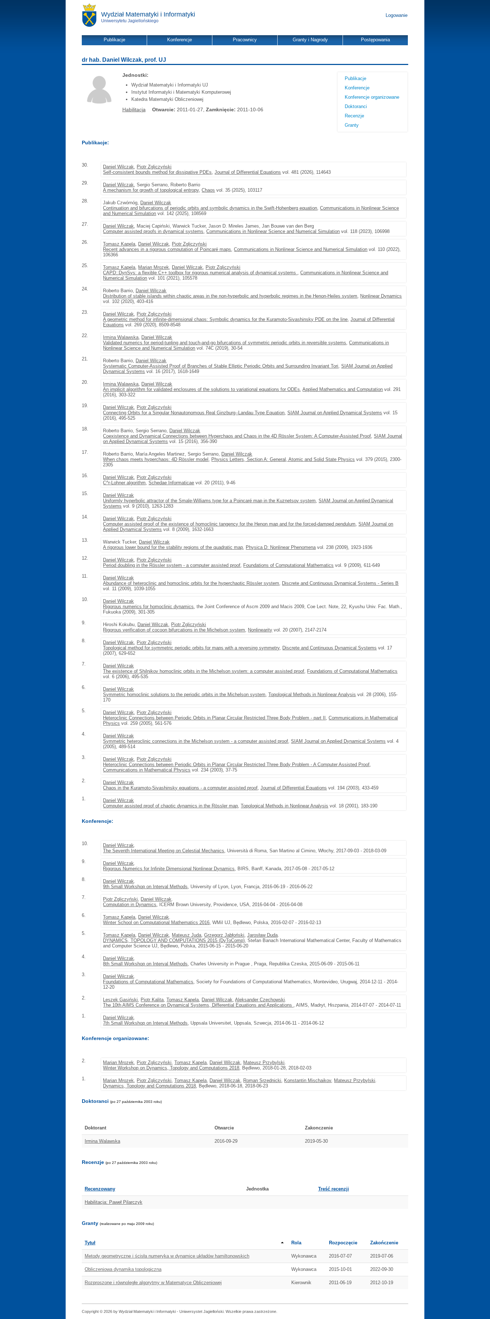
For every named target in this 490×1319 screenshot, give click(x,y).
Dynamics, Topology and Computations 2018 (149, 1086)
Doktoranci (356, 106)
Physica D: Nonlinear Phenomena (281, 547)
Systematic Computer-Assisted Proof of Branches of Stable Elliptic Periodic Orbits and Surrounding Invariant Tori (220, 366)
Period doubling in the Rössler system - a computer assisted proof (171, 565)
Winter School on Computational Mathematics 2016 (156, 922)
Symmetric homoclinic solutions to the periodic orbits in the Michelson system (184, 694)
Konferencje (357, 87)
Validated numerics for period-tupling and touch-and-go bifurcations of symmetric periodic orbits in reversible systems (224, 342)
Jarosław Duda (262, 935)
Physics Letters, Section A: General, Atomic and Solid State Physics (283, 459)
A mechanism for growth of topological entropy (151, 190)
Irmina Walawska (120, 337)
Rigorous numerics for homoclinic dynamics (148, 606)
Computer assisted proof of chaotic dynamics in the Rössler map (170, 805)
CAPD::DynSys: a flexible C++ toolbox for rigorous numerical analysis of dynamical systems (200, 272)
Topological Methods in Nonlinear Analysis (312, 694)
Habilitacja (134, 109)
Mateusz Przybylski (263, 1062)
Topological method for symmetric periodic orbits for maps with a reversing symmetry (191, 648)
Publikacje (355, 78)
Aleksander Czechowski (260, 999)
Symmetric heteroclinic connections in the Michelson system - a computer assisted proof (195, 741)
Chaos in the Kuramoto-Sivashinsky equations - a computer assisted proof (180, 788)
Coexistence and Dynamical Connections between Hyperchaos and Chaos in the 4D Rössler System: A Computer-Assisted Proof (237, 436)
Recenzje (354, 115)
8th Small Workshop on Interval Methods (145, 963)
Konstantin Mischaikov (307, 1080)
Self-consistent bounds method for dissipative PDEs (157, 172)
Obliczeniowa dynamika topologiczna (123, 1269)
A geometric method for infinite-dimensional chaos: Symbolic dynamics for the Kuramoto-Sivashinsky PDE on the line (225, 319)
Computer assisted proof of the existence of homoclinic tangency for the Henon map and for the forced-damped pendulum (229, 524)
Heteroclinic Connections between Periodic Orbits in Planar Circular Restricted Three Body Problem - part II (214, 718)
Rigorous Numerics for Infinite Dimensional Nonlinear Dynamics (169, 868)
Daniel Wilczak (118, 166)
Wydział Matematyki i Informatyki (148, 14)
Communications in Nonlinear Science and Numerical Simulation (273, 231)
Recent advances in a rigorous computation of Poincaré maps (167, 249)
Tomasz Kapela (119, 244)
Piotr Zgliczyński (154, 166)
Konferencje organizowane (372, 97)
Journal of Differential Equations (248, 172)
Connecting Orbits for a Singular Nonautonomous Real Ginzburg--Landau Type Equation (193, 412)
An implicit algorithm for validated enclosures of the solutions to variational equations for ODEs (201, 389)
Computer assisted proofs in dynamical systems (153, 231)
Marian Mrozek (153, 267)
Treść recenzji (333, 1189)
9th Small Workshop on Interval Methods (145, 886)
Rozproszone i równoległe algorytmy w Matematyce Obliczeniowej (153, 1282)
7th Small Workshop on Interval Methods (145, 1023)
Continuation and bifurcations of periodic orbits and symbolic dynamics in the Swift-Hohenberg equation (210, 208)
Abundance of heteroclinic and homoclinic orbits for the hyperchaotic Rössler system (191, 583)
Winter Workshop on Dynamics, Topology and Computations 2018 (171, 1068)
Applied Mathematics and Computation (342, 389)
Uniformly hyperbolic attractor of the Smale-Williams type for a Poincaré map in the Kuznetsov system (209, 500)
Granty (352, 125)
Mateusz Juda (186, 935)
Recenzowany (100, 1189)
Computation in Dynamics (129, 904)
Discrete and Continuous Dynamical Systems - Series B (340, 583)
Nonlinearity (260, 630)
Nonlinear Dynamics (381, 296)
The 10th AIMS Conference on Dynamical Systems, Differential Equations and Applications (198, 1005)
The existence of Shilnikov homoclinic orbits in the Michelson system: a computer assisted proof (203, 671)
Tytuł (90, 1242)
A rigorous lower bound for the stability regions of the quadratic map (173, 547)
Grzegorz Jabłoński (224, 935)
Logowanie (396, 15)
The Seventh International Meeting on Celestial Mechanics (163, 850)
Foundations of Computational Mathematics (288, 565)
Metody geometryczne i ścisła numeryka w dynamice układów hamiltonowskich (167, 1256)
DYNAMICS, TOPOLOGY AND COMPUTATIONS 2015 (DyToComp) (174, 940)
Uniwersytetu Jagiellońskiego (130, 20)
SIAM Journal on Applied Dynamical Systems (334, 412)
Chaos (208, 190)
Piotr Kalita (152, 999)
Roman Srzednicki (262, 1080)
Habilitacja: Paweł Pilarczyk (113, 1202)
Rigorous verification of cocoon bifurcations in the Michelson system (174, 630)
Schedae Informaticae (171, 482)
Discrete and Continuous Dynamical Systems (329, 648)
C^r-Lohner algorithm (124, 482)
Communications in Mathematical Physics (146, 770)
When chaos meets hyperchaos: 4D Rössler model (155, 459)
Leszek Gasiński (120, 999)
